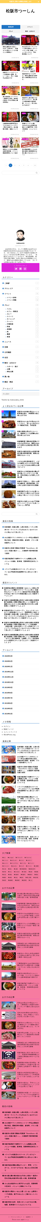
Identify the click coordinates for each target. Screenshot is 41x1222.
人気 (5, 869)
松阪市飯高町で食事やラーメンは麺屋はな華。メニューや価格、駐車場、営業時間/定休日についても (21, 561)
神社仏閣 (22, 371)
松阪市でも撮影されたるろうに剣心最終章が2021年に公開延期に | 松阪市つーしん (21, 604)
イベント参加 (22, 297)
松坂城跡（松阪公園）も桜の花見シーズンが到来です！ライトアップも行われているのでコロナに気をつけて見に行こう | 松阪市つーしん (21, 616)
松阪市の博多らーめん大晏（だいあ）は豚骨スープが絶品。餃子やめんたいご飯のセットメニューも (21, 1194)
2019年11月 (9, 677)
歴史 (37, 874)
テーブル (24, 863)
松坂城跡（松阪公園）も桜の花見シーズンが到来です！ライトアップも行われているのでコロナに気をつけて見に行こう (21, 529)
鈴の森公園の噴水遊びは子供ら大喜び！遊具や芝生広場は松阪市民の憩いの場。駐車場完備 (21, 1177)
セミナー (6, 863)
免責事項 (28, 1217)
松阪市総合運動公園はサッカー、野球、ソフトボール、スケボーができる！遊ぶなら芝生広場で (21, 1167)
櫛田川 (30, 874)
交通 (21, 347)
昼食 (11, 874)
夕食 (5, 871)
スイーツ (22, 316)
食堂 (22, 337)
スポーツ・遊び (22, 366)
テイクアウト (15, 863)
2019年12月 (9, 672)
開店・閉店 (21, 382)
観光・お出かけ (30, 31)
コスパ (22, 860)
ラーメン (22, 321)
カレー (22, 314)
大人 (11, 871)
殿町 (5, 877)
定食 (31, 871)
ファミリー (6, 866)
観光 (22, 877)
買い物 (21, 376)
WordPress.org (9, 735)
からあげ (11, 857)
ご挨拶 (21, 283)
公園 (22, 369)
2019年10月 (9, 682)
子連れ (24, 871)
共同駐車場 (23, 869)
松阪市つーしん (20, 10)
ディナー (32, 863)
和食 (22, 326)
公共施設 (21, 352)
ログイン (7, 726)
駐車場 (24, 880)
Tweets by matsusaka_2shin (13, 400)
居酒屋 (22, 329)
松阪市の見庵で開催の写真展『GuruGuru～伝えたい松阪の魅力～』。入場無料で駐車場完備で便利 (21, 550)
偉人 (11, 869)
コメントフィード (10, 732)
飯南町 (11, 880)
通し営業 (29, 877)
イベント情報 (22, 300)
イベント (30, 27)
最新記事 (11, 27)
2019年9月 (9, 687)
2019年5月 (9, 708)
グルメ (11, 31)
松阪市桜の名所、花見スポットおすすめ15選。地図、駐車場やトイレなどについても (21, 1203)
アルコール (28, 857)
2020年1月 (9, 666)
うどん (22, 309)
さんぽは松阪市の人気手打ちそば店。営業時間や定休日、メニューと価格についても (21, 1185)
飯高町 (18, 880)
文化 (5, 874)
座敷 (37, 871)
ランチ (22, 866)
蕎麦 (22, 334)
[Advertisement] (20, 201)
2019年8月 (9, 693)
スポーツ (29, 860)
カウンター (14, 860)
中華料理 (22, 324)
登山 (16, 877)
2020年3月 (9, 656)
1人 (4, 857)
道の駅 (36, 877)
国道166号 (32, 869)
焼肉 (11, 877)
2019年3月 (9, 714)
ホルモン (15, 866)
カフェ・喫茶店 (22, 311)
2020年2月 (9, 661)
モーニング (22, 319)
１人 (31, 880)
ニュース (21, 342)
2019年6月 (9, 703)
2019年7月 (9, 698)
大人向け (17, 871)
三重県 (36, 866)
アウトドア (21, 288)
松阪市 (17, 874)
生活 (21, 357)
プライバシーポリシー (16, 1217)
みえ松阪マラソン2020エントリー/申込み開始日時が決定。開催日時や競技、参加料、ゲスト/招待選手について (22, 540)
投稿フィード (9, 729)
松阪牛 (23, 874)
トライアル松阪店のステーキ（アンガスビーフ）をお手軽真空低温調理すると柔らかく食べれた (21, 571)
